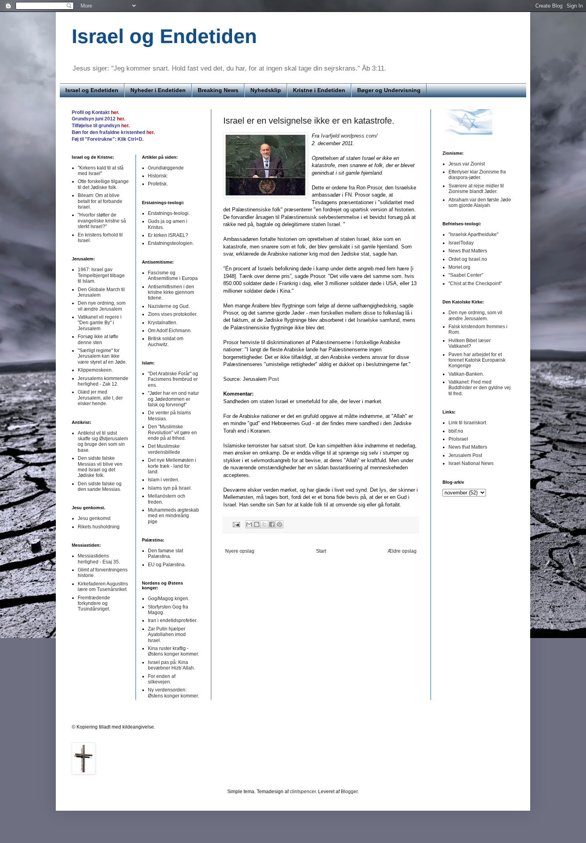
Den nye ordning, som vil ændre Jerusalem (102, 305)
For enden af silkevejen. (161, 679)
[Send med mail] (249, 524)
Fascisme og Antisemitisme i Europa (173, 275)
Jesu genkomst (94, 518)
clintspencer (303, 791)
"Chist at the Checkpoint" (475, 283)
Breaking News (218, 90)
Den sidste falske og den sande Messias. (100, 486)
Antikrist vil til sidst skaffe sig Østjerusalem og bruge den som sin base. (103, 441)
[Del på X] (264, 524)
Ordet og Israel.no (467, 259)
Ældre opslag (402, 551)
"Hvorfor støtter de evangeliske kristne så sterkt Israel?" (102, 220)
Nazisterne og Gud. (169, 306)
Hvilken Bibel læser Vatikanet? (469, 343)
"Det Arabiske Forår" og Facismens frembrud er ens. (173, 379)
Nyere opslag (239, 551)
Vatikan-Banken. (466, 374)
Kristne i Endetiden (319, 90)
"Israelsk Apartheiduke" (473, 234)
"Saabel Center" (465, 275)
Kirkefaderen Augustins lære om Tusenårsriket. (103, 586)
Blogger (349, 791)
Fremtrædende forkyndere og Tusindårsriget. (94, 603)
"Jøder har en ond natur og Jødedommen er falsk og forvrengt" (173, 399)
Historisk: (158, 176)
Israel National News (471, 463)
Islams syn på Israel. (170, 488)
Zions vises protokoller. (172, 314)
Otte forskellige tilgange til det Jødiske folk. (103, 184)
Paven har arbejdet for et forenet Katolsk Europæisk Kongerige (476, 360)
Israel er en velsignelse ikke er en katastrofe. (308, 121)
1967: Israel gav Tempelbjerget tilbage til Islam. (101, 275)
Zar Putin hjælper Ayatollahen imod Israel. (167, 634)
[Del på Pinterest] (279, 524)
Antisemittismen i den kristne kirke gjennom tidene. (171, 292)
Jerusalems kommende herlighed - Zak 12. (103, 381)
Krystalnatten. (162, 322)
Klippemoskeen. (95, 370)
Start (321, 551)
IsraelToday (461, 243)
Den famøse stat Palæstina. (165, 553)
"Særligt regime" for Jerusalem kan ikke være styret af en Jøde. (102, 356)
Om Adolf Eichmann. (170, 330)
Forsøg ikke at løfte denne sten (98, 339)
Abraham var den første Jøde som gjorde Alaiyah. (479, 202)
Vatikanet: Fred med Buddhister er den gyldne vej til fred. (479, 387)
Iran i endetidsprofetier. (172, 620)
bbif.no (455, 431)
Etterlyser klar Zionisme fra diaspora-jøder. (477, 174)
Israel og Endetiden (164, 36)
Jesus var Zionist (466, 164)
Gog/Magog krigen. (168, 598)
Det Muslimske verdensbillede (164, 449)
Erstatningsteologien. (171, 243)
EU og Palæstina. (167, 564)
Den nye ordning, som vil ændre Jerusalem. (475, 315)
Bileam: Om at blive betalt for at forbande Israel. (100, 201)
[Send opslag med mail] (236, 524)
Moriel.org (459, 267)
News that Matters (467, 251)
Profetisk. (158, 184)
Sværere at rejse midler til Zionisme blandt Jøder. (476, 188)
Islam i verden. (163, 480)
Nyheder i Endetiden (158, 90)
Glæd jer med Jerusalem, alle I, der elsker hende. (100, 397)
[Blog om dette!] (257, 524)
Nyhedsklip (265, 90)
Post (273, 379)
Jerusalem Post (465, 455)
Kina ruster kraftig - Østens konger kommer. (173, 651)
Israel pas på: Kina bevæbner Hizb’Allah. (171, 665)
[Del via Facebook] (272, 524)
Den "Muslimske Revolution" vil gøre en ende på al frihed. (172, 432)
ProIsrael (458, 439)
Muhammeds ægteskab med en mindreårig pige (173, 515)
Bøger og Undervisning (389, 90)
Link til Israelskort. (467, 422)
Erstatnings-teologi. (169, 213)
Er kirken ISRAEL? (168, 235)
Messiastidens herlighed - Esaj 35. (99, 558)
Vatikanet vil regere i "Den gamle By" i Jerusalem (100, 322)
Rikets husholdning (99, 527)
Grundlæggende (166, 168)
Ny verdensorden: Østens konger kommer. (173, 692)
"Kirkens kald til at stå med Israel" (101, 170)
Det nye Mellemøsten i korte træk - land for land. (172, 466)
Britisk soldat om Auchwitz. (165, 341)
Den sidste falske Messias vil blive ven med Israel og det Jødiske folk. (100, 466)
